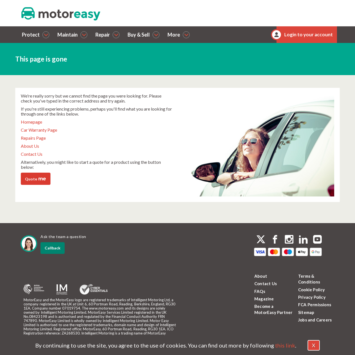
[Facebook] (275, 240)
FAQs (259, 291)
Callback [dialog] (52, 248)
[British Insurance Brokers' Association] (34, 289)
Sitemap (306, 312)
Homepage (31, 121)
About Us (30, 146)
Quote (35, 178)
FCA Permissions (314, 304)
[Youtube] (317, 240)
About (260, 276)
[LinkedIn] (303, 240)
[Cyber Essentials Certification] (94, 289)
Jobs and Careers (315, 319)
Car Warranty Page (39, 129)
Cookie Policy (311, 289)
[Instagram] (289, 240)
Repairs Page (33, 138)
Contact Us (31, 154)
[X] (261, 239)
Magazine (264, 298)
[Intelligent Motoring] (62, 289)
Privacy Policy (312, 297)
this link (285, 345)
